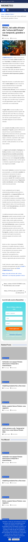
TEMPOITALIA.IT (7, 57)
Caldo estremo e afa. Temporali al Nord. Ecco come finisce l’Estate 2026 (13, 430)
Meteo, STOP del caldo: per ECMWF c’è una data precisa (14, 292)
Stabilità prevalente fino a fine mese (13, 386)
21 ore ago (6, 410)
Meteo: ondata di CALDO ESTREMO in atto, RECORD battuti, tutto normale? (15, 284)
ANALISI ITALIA (6, 25)
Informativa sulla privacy (16, 334)
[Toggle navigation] (8, 10)
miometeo (14, 38)
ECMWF (23, 266)
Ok (9, 539)
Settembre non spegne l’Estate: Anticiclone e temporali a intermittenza (12, 363)
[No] (26, 531)
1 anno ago (6, 38)
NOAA (18, 268)
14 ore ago (6, 367)
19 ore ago (6, 388)
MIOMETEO (7, 5)
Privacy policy (15, 539)
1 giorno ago (7, 434)
